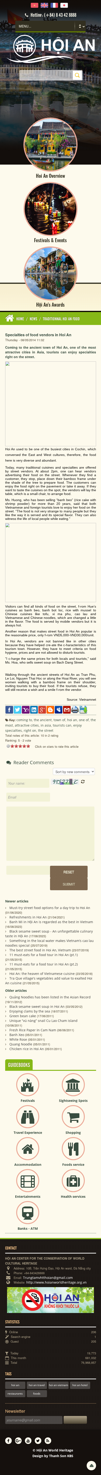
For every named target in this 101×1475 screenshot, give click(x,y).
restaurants (15, 1394)
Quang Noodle (20, 1044)
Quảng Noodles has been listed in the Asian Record (50, 997)
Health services (73, 1196)
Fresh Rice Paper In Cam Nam (32, 1030)
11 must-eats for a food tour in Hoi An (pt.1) (43, 955)
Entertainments (27, 1196)
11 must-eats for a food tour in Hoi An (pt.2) (43, 964)
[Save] (83, 709)
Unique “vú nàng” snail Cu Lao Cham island (43, 1020)
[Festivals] (27, 1088)
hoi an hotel (80, 1385)
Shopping (73, 1132)
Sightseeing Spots (73, 1100)
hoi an (15, 1385)
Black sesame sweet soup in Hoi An (37, 1006)
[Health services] (73, 1184)
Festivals (28, 1100)
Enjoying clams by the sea (29, 1011)
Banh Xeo (16, 1034)
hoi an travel (37, 1385)
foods (36, 1394)
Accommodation (27, 1164)
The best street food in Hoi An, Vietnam (40, 950)
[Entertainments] (28, 1184)
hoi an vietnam (58, 1385)
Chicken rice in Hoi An (26, 1049)
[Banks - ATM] (27, 1216)
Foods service (73, 1164)
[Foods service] (73, 1152)
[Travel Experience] (27, 1120)
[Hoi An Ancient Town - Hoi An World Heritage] (50, 48)
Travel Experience (28, 1132)
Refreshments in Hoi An (28, 917)
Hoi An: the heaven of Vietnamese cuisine (42, 973)
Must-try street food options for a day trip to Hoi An (49, 908)
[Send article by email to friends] (67, 709)
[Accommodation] (28, 1152)
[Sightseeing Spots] (73, 1088)
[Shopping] (73, 1120)
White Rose (18, 1039)
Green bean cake (22, 1016)
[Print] (75, 709)
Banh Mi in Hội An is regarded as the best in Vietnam (51, 922)
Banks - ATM (28, 1228)
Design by (52, 1456)
